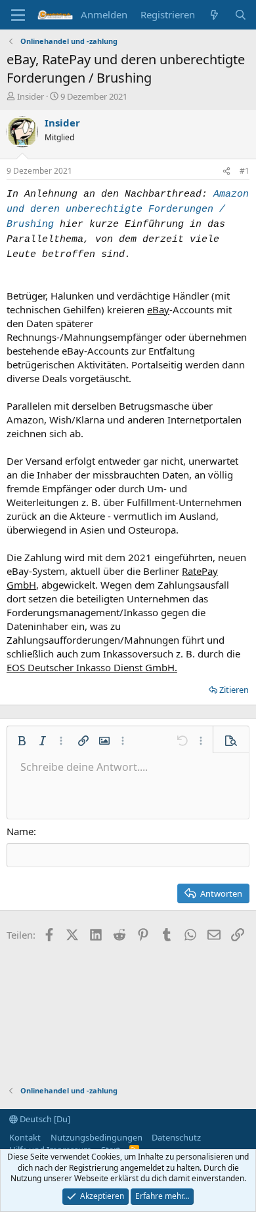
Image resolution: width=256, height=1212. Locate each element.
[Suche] (240, 15)
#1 (244, 170)
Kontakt (25, 1137)
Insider (30, 96)
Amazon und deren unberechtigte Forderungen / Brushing (128, 209)
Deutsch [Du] (44, 1119)
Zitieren (234, 689)
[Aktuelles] (214, 15)
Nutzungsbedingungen (96, 1137)
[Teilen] (226, 171)
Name (20, 831)
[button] (22, 740)
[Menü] (18, 15)
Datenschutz (176, 1137)
